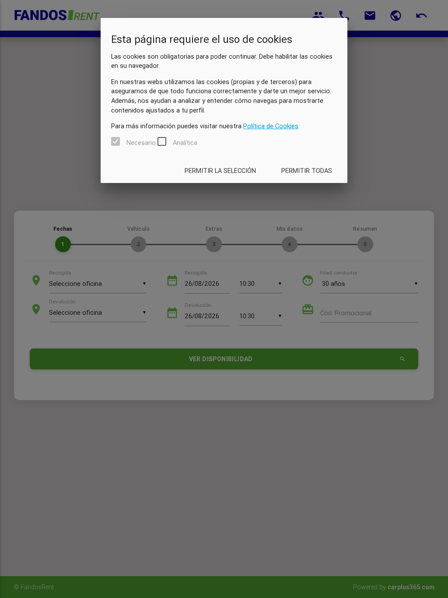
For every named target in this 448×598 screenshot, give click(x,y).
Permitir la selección (220, 170)
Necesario (141, 142)
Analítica (185, 142)
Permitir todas (306, 170)
